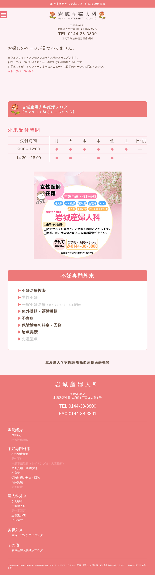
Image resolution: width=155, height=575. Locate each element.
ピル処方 (17, 520)
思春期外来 (19, 515)
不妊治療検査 (34, 290)
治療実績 (30, 332)
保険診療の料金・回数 (41, 325)
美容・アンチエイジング (27, 535)
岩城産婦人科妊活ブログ (27, 550)
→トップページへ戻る (21, 71)
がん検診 (17, 501)
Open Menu (3, 14)
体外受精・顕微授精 (39, 311)
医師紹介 (17, 435)
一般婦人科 (19, 505)
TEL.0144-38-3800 (77, 33)
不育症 (28, 318)
